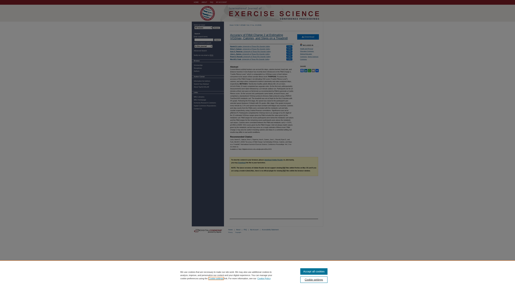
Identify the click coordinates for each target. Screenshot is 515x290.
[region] (257, 275)
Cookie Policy (264, 278)
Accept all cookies (314, 271)
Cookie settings (216, 278)
